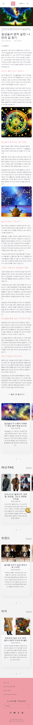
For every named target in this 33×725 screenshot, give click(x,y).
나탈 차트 (18, 75)
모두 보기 (29, 468)
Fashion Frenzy (19, 719)
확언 (11, 177)
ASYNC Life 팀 (20, 721)
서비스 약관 (6, 690)
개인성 (8, 53)
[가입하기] (28, 706)
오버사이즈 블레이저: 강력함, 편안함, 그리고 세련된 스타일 (15, 496)
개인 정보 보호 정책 (9, 686)
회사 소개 (6, 682)
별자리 (27, 148)
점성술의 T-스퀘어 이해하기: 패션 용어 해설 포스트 (15, 424)
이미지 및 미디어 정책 (9, 694)
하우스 (16, 93)
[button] (4, 4)
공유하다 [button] (6, 46)
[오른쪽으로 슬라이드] (20, 459)
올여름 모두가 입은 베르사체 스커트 (15, 566)
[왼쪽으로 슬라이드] (13, 459)
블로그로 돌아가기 (18, 394)
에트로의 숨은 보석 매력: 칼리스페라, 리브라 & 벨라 (15, 639)
